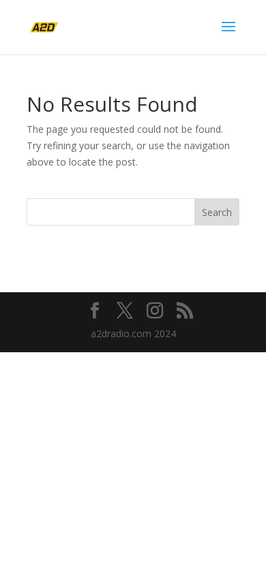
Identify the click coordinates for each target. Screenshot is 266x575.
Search (217, 212)
